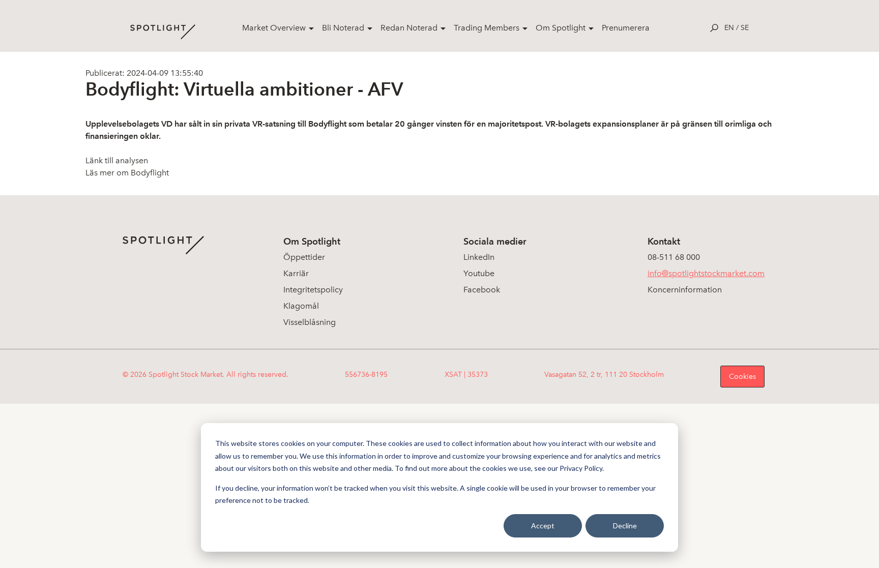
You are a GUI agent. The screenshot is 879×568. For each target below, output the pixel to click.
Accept (542, 525)
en (729, 27)
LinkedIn (478, 257)
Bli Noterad (343, 28)
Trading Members (486, 28)
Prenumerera (626, 28)
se (745, 27)
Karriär (296, 273)
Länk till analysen (116, 160)
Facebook (481, 289)
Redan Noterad (408, 28)
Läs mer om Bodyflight (127, 172)
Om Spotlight (560, 28)
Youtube (478, 273)
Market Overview (274, 28)
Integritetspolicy (313, 289)
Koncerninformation (685, 289)
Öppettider (304, 257)
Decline (625, 525)
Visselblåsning (309, 322)
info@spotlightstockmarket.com (706, 273)
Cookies (742, 376)
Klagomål (301, 306)
